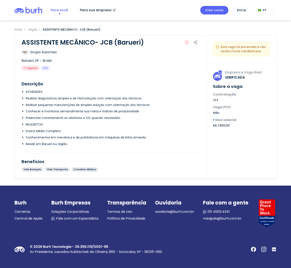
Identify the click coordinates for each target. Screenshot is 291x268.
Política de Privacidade (126, 218)
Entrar (241, 10)
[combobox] (266, 10)
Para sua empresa (95, 10)
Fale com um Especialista (77, 218)
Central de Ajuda (28, 218)
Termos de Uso (119, 211)
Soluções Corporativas (70, 211)
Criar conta (214, 10)
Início (18, 29)
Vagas (32, 29)
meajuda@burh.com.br (222, 218)
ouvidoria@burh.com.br (174, 211)
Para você (59, 10)
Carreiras (22, 211)
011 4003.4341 (219, 211)
